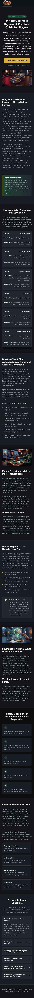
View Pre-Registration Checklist (17, 60)
